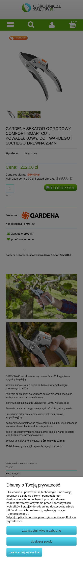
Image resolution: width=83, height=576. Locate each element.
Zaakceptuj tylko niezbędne (41, 530)
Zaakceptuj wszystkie (24, 552)
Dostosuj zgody (41, 541)
